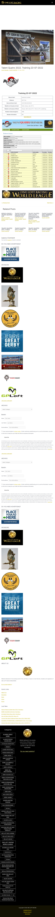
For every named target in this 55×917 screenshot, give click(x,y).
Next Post (50, 202)
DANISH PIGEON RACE (7, 752)
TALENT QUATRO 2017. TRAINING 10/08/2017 (47, 215)
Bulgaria (8, 746)
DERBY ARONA (7, 755)
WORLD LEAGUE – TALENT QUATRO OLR (7, 215)
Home (2, 699)
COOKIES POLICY (27, 910)
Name (2, 418)
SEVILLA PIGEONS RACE (8, 871)
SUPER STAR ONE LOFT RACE (7, 875)
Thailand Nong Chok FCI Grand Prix (7, 886)
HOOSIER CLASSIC (8, 820)
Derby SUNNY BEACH (8, 794)
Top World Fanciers (6, 895)
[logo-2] (12, 378)
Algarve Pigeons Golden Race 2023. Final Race (12, 709)
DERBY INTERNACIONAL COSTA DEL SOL (7, 783)
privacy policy (17, 431)
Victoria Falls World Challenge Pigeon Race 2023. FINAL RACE (15, 718)
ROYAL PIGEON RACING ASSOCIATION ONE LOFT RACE (8, 866)
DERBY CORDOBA (8, 767)
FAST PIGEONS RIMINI (7, 805)
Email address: (4, 427)
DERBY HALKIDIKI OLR (8, 774)
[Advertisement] (27, 16)
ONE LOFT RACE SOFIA (7, 836)
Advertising (27, 913)
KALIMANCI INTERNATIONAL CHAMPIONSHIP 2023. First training (16, 720)
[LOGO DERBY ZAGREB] (10, 318)
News (2, 697)
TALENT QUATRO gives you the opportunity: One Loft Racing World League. (33, 216)
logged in (9, 240)
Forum (2, 701)
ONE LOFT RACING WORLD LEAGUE (8, 843)
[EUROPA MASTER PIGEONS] (12, 362)
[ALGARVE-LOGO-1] (12, 341)
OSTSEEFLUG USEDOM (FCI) (7, 848)
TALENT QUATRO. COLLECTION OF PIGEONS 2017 (20, 215)
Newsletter (3, 694)
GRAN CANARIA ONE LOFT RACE (7, 816)
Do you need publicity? (6, 684)
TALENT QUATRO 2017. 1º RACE (6, 228)
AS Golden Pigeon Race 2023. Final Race (10, 714)
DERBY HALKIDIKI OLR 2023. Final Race (10, 711)
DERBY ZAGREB (8, 797)
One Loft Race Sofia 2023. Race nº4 (9, 716)
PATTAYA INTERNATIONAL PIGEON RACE (8, 855)
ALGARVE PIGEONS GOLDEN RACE (8, 740)
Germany (8, 808)
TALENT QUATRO (13, 70)
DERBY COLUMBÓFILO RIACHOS (7, 763)
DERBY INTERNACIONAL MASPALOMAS (8, 788)
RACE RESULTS (27, 117)
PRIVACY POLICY (27, 912)
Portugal (8, 859)
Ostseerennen (8, 852)
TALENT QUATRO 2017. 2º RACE (20, 228)
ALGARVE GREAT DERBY (8, 735)
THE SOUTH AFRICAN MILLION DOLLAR (8, 891)
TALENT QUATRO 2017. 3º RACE (33, 228)
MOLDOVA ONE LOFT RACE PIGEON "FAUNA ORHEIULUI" (7, 829)
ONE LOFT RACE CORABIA (7, 833)
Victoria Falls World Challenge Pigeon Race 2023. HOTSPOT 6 (15, 723)
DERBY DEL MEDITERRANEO (8, 770)
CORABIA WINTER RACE (7, 749)
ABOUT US (3, 692)
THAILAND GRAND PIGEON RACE (8, 882)
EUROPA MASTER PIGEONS (8, 801)
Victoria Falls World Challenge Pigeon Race (8, 898)
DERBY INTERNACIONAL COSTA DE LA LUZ (8, 778)
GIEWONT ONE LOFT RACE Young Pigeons (7, 811)
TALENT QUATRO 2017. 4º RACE (47, 228)
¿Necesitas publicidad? (6, 400)
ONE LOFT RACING (8, 839)
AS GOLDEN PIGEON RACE (8, 743)
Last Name (3, 422)
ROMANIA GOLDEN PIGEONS (7, 862)
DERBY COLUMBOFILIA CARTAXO (8, 759)
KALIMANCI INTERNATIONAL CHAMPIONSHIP (8, 823)
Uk (13, 895)
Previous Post (6, 202)
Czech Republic (5, 70)
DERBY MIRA (8, 791)
